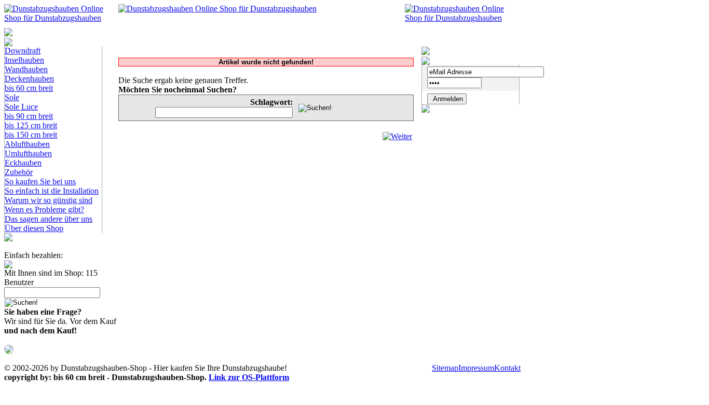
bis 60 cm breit (29, 88)
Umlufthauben (28, 153)
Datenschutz (336, 367)
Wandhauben (26, 69)
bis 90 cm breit (29, 116)
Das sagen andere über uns (48, 218)
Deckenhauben (29, 78)
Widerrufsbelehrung (397, 367)
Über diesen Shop (34, 228)
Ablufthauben (27, 144)
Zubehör (19, 172)
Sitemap (445, 367)
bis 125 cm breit (31, 125)
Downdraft (22, 50)
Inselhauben (24, 60)
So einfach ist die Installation (52, 190)
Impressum (476, 367)
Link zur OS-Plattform (249, 377)
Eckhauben (23, 162)
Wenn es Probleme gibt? (44, 209)
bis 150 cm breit (31, 134)
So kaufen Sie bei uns (40, 181)
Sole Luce (21, 106)
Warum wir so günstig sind (48, 200)
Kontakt (507, 367)
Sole (12, 97)
